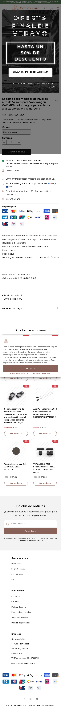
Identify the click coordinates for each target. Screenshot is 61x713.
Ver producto (16, 378)
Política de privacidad (19, 373)
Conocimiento (17, 574)
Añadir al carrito (16, 152)
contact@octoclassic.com (23, 663)
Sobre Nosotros (18, 569)
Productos (16, 564)
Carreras (15, 602)
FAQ (13, 580)
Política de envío (18, 607)
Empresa (16, 634)
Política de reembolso (21, 612)
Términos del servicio (41, 373)
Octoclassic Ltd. (20, 705)
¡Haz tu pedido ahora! (30, 72)
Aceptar (30, 368)
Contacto (15, 596)
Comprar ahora (19, 558)
